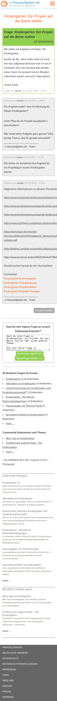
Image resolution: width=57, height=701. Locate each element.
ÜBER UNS (8, 680)
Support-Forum (38, 460)
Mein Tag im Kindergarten (20, 438)
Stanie (18, 91)
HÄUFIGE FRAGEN (12, 647)
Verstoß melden (44, 310)
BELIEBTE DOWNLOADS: (17, 589)
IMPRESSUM (9, 669)
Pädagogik (8, 464)
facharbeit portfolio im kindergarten (25, 414)
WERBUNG (8, 697)
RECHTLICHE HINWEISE (15, 653)
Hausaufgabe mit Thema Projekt (24, 405)
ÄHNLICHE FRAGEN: (15, 476)
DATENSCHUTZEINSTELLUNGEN (19, 664)
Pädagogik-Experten (27, 331)
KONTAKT (7, 686)
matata (19, 100)
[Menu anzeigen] (48, 3)
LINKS (5, 675)
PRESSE (6, 691)
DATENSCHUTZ (10, 658)
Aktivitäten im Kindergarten (21, 383)
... (6, 580)
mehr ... (10, 423)
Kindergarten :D (15, 379)
